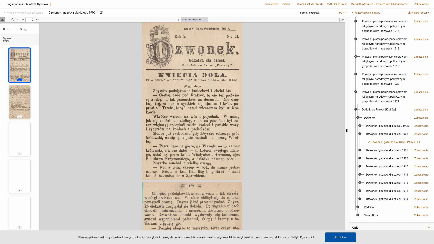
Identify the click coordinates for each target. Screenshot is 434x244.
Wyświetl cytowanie (362, 4)
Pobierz (286, 4)
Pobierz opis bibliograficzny (391, 4)
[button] (391, 227)
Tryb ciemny (272, 4)
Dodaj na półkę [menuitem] (338, 4)
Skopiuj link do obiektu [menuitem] (310, 4)
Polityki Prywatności (302, 237)
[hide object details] (347, 130)
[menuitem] (386, 26)
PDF (341, 12)
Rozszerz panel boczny (367, 12)
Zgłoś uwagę (421, 4)
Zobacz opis (421, 21)
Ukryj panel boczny (418, 12)
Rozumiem (340, 237)
